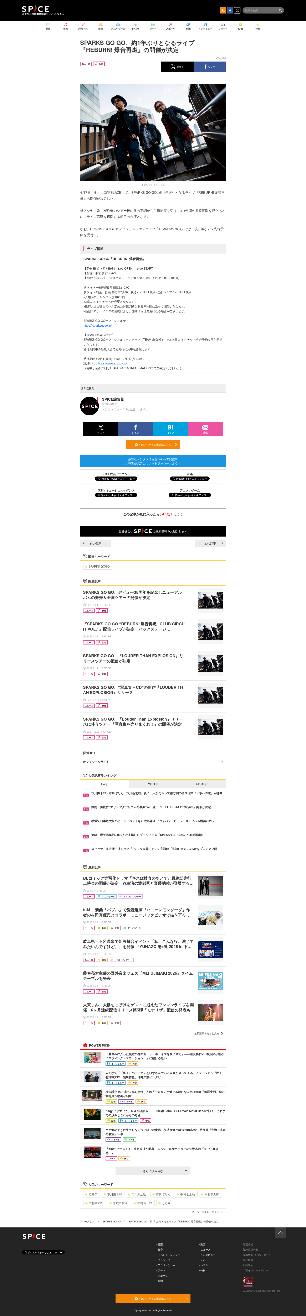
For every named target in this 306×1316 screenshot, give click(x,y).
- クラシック (163, 1260)
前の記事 (96, 543)
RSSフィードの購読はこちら (154, 444)
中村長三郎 (144, 1203)
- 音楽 (159, 1244)
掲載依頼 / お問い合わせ (256, 1254)
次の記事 (210, 543)
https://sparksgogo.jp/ (97, 325)
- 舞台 (159, 1249)
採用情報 (248, 1260)
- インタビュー (207, 1254)
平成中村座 (120, 1203)
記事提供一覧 (250, 1249)
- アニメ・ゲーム (165, 1265)
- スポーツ (162, 1275)
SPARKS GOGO (99, 566)
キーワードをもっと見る (205, 1212)
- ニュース (204, 1249)
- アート (160, 1270)
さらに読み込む (153, 1171)
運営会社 (248, 1244)
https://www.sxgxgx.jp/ (112, 363)
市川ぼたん (163, 1194)
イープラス (88, 1221)
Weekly (153, 784)
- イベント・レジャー (168, 1254)
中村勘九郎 (212, 1194)
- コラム (203, 1265)
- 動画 (202, 1244)
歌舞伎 (93, 1194)
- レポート (204, 1260)
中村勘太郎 (96, 1203)
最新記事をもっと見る (206, 1033)
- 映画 (159, 1280)
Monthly (201, 784)
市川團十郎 (114, 1194)
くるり (166, 1203)
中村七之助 (187, 1194)
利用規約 (248, 1265)
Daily (104, 784)
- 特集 (202, 1270)
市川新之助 (139, 1194)
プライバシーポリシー (255, 1270)
